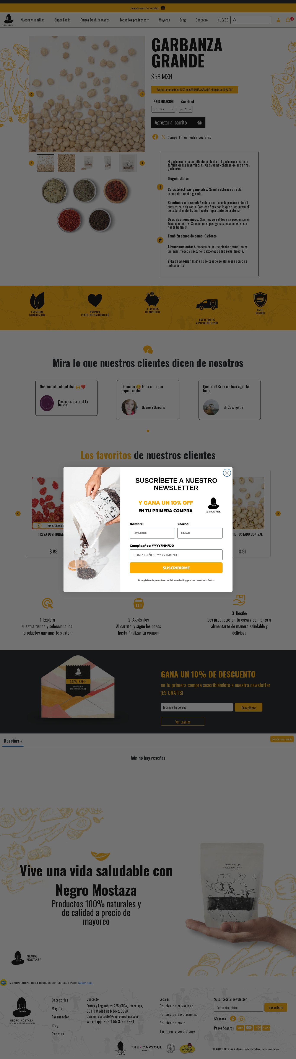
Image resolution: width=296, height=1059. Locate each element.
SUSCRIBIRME (176, 568)
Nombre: (136, 523)
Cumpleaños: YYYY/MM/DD (152, 545)
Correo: (183, 523)
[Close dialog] (227, 472)
